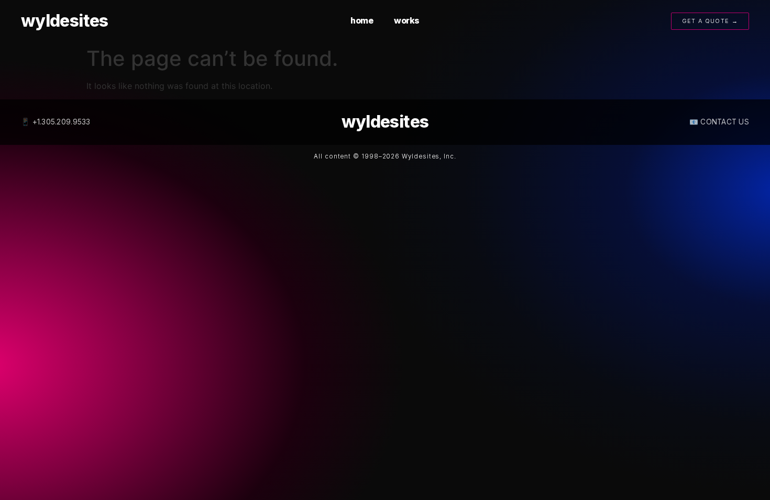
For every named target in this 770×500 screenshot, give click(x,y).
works (407, 20)
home (361, 20)
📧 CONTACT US (719, 122)
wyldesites (64, 20)
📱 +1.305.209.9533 (56, 122)
